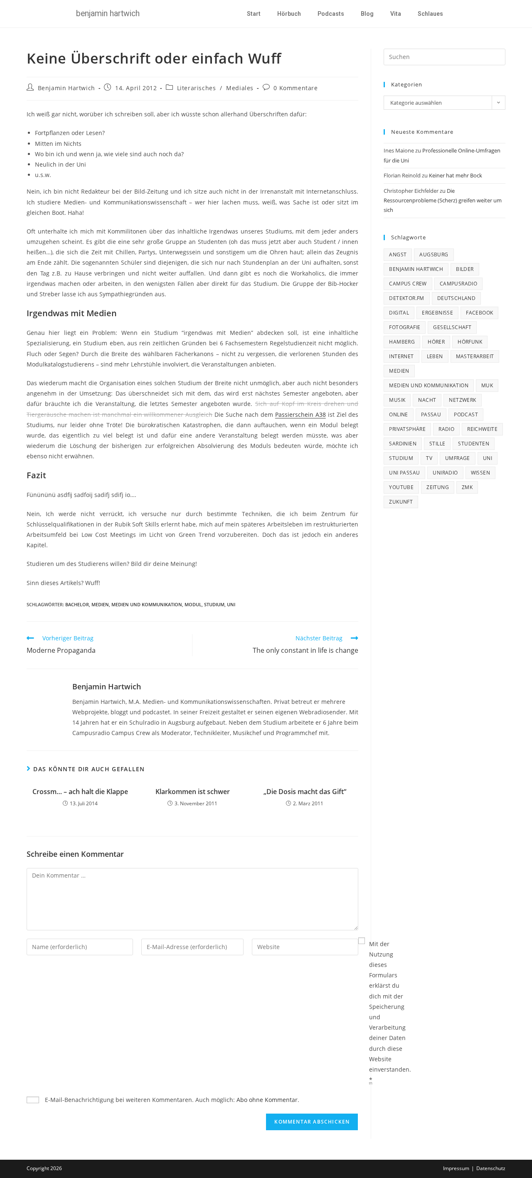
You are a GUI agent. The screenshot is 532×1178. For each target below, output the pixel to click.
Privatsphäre (407, 429)
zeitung (437, 487)
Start (254, 13)
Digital (399, 312)
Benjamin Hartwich (66, 88)
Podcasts (331, 13)
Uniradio (445, 472)
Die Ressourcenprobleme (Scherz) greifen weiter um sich (443, 200)
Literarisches (196, 88)
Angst (397, 254)
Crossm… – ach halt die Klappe (80, 791)
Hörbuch (289, 13)
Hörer (436, 341)
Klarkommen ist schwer (192, 791)
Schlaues (430, 13)
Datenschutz (490, 1168)
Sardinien (402, 443)
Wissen (480, 472)
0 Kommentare (295, 88)
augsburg (433, 254)
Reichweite (482, 429)
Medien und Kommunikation (146, 604)
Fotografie (404, 327)
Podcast (466, 414)
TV (429, 458)
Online (398, 414)
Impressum (456, 1168)
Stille (437, 443)
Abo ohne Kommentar (267, 1100)
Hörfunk (470, 341)
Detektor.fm (406, 298)
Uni (231, 604)
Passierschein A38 (300, 414)
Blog (367, 13)
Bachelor (77, 604)
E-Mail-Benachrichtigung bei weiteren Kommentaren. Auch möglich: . (171, 1100)
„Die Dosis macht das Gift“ (305, 791)
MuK (487, 385)
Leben (435, 356)
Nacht (427, 399)
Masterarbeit (475, 356)
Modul (193, 604)
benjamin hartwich (416, 269)
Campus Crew (407, 283)
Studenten (473, 443)
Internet (401, 356)
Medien (100, 604)
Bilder (464, 269)
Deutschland (456, 298)
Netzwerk (462, 399)
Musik (397, 399)
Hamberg (402, 341)
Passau (431, 414)
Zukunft (401, 501)
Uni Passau (404, 472)
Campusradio (458, 283)
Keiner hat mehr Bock (455, 175)
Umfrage (457, 458)
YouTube (401, 487)
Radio (446, 429)
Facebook (479, 312)
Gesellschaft (452, 327)
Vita (395, 13)
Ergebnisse (437, 312)
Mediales (240, 88)
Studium (214, 604)
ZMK (467, 487)
